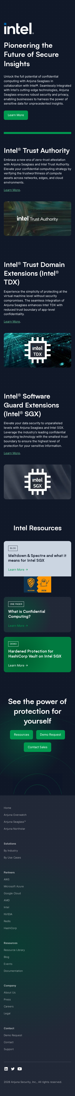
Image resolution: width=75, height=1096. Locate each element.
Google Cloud (12, 893)
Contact (9, 1042)
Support (9, 1049)
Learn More (16, 115)
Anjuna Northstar (14, 828)
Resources (21, 734)
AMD (7, 900)
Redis (7, 921)
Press (7, 999)
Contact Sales (37, 747)
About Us (10, 992)
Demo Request (50, 734)
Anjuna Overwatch (15, 814)
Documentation (13, 970)
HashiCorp (10, 928)
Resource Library (14, 949)
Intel (6, 907)
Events (8, 963)
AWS (6, 879)
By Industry (11, 850)
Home (7, 807)
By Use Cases (12, 857)
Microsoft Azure (14, 886)
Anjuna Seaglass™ (15, 821)
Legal (7, 1013)
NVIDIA (8, 914)
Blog (6, 956)
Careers (9, 1006)
